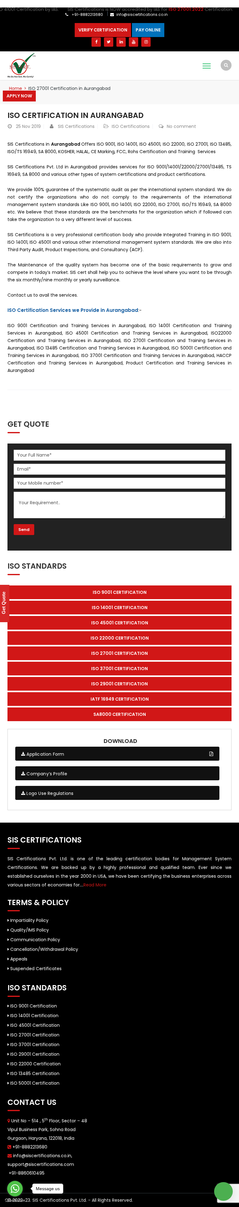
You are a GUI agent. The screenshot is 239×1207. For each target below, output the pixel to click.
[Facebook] (96, 42)
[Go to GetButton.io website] (15, 1201)
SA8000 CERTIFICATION (119, 714)
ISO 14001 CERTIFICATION (120, 607)
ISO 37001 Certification (34, 1044)
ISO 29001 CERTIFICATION (119, 684)
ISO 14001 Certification (34, 1015)
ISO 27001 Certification (34, 1035)
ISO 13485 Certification (34, 1073)
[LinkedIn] (121, 42)
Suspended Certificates (35, 968)
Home (15, 88)
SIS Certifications (76, 126)
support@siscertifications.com (40, 1164)
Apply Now (19, 96)
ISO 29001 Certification (34, 1054)
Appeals (18, 959)
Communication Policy (34, 940)
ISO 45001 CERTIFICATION (119, 623)
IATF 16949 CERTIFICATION (120, 699)
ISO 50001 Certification (34, 1083)
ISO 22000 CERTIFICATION (120, 638)
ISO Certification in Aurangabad (75, 115)
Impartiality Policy (29, 920)
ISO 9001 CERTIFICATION (120, 592)
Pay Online (148, 30)
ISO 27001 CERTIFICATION (119, 653)
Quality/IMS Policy (29, 930)
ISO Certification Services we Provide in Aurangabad (72, 310)
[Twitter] (108, 42)
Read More (94, 885)
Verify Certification (102, 30)
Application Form (44, 754)
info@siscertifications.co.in (142, 14)
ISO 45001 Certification (34, 1025)
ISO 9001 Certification (33, 1006)
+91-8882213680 (87, 14)
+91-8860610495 (26, 1173)
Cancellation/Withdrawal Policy (43, 949)
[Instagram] (146, 42)
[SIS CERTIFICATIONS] (21, 65)
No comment (181, 126)
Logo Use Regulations (49, 793)
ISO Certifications (131, 126)
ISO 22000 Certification (35, 1064)
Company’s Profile (46, 774)
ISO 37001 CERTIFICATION (119, 668)
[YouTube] (133, 42)
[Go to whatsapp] (15, 1188)
